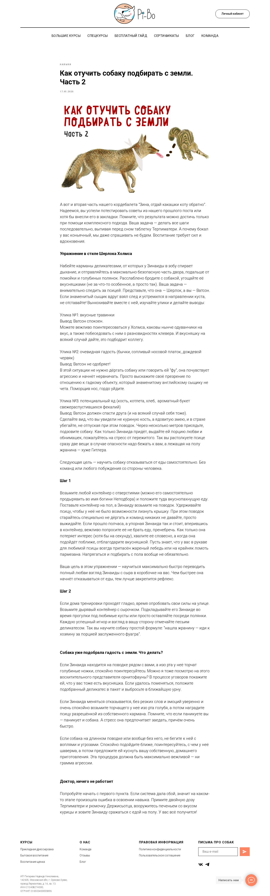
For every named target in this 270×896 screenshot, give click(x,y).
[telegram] (207, 864)
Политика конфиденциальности (160, 849)
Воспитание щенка (32, 861)
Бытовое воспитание (34, 855)
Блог (190, 36)
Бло (82, 861)
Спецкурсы (97, 36)
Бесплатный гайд (131, 36)
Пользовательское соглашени (159, 855)
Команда (210, 36)
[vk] (200, 864)
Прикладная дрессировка (37, 849)
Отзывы (85, 855)
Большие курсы (66, 36)
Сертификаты (166, 36)
